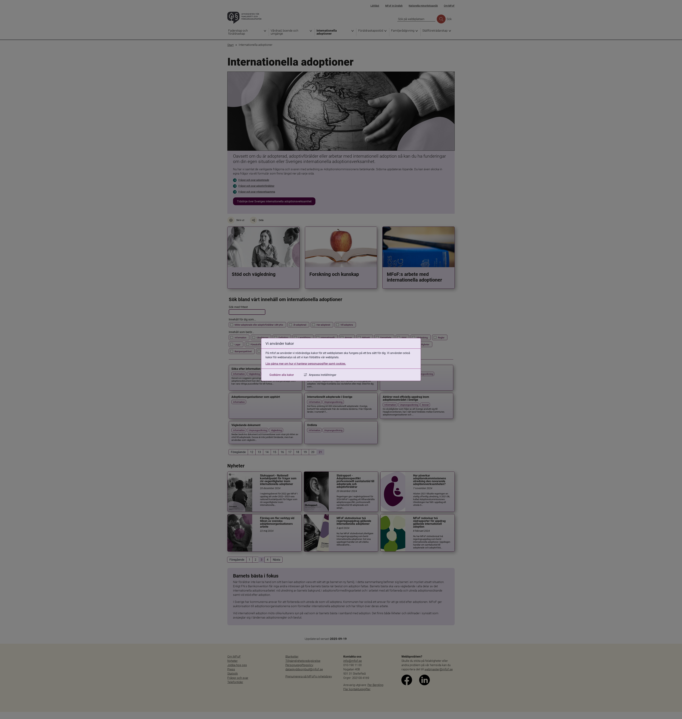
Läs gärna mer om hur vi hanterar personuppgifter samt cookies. (306, 363)
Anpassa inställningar (322, 375)
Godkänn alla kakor (281, 375)
